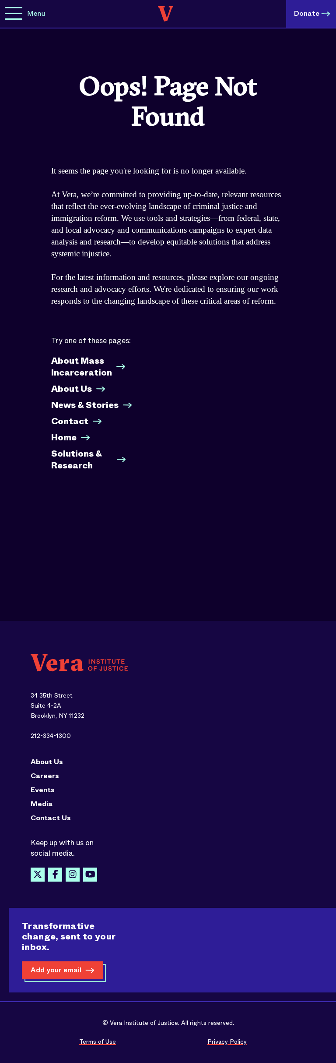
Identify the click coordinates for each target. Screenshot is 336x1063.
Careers (45, 776)
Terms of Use (97, 1041)
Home (64, 437)
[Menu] (13, 14)
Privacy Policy (227, 1041)
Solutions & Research (76, 459)
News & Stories (85, 405)
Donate (306, 13)
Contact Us (51, 818)
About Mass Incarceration (81, 367)
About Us (71, 389)
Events (43, 790)
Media (41, 804)
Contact (69, 421)
